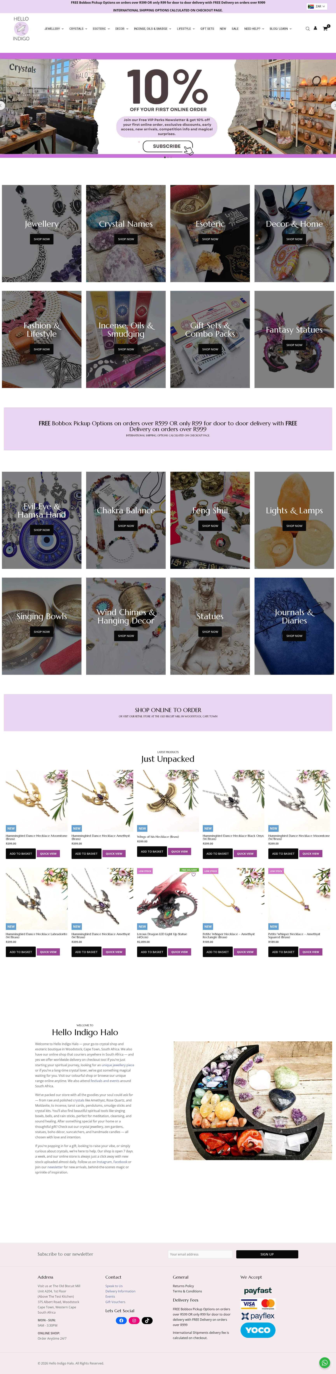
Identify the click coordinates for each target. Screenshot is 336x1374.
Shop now (42, 239)
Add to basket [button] (21, 853)
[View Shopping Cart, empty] (325, 28)
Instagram (104, 1162)
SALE (235, 29)
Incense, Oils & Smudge (150, 29)
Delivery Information (120, 1291)
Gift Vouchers (115, 1302)
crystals (78, 1100)
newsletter (55, 1167)
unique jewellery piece (118, 1065)
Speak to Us (114, 1286)
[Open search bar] (308, 29)
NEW (223, 29)
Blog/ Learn (279, 29)
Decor (120, 29)
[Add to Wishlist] (63, 776)
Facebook (120, 1162)
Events (110, 1296)
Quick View (48, 853)
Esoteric (99, 29)
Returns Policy (183, 1286)
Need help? (252, 29)
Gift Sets (207, 29)
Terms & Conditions (187, 1291)
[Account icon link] (315, 28)
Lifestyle (184, 29)
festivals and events (105, 1081)
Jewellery (52, 29)
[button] (62, 29)
